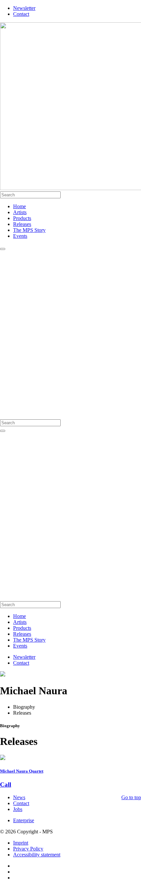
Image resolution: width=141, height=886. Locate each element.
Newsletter (24, 8)
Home (19, 206)
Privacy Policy (28, 848)
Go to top (131, 797)
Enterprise (23, 820)
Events (20, 236)
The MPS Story (29, 230)
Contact (21, 14)
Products (22, 218)
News (19, 797)
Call (5, 784)
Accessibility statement (36, 854)
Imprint (20, 843)
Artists (20, 212)
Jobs (17, 809)
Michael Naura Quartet (21, 771)
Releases (22, 224)
